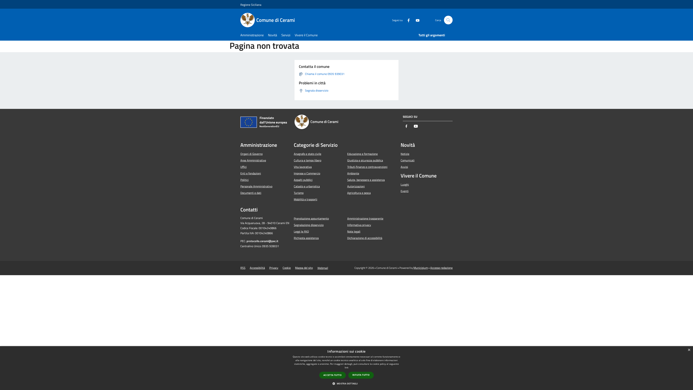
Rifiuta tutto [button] (361, 374)
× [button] (689, 350)
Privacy (273, 268)
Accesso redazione (441, 268)
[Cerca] (448, 20)
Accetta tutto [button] (332, 375)
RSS (242, 268)
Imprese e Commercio (307, 173)
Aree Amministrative (253, 160)
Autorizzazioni (356, 186)
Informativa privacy (359, 225)
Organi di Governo (251, 154)
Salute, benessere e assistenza (366, 180)
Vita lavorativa (303, 167)
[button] (346, 383)
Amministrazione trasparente (365, 218)
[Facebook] (407, 20)
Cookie (287, 268)
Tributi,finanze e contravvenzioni (367, 167)
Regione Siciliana (250, 5)
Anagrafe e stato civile (307, 154)
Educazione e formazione (362, 154)
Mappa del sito (304, 268)
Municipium (420, 268)
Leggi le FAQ (301, 231)
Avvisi (404, 167)
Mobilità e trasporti (305, 199)
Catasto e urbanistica (307, 186)
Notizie (405, 154)
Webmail (322, 268)
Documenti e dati (250, 193)
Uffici (243, 167)
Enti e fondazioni (250, 173)
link (346, 367)
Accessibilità (257, 268)
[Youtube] (416, 20)
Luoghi (405, 184)
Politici (244, 180)
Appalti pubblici (303, 180)
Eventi (405, 191)
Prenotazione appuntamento (311, 218)
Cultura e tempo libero (307, 160)
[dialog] (346, 368)
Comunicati (408, 160)
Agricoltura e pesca (359, 193)
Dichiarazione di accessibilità (364, 238)
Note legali (353, 231)
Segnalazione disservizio (309, 225)
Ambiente (353, 173)
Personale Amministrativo (256, 186)
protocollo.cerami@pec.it (262, 241)
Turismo (299, 193)
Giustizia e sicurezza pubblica (365, 160)
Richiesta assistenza (306, 238)
